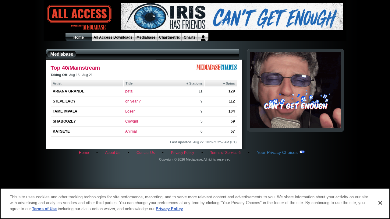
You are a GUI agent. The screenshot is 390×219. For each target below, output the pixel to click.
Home (78, 37)
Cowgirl (131, 121)
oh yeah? (133, 101)
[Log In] (203, 37)
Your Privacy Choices (277, 152)
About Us (112, 153)
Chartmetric (169, 37)
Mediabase (145, 37)
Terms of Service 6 (225, 153)
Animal (131, 131)
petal (129, 91)
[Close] (380, 203)
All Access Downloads (113, 37)
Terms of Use (44, 209)
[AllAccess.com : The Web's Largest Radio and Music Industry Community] (65, 17)
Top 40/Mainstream (75, 68)
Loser (130, 111)
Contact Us (145, 153)
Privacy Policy (182, 153)
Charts (190, 37)
